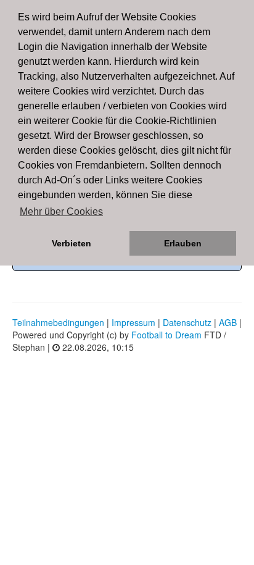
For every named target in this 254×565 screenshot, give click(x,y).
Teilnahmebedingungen (58, 322)
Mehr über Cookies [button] (61, 211)
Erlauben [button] (183, 243)
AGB (228, 322)
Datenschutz (187, 322)
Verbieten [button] (71, 243)
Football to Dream (166, 335)
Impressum (133, 322)
